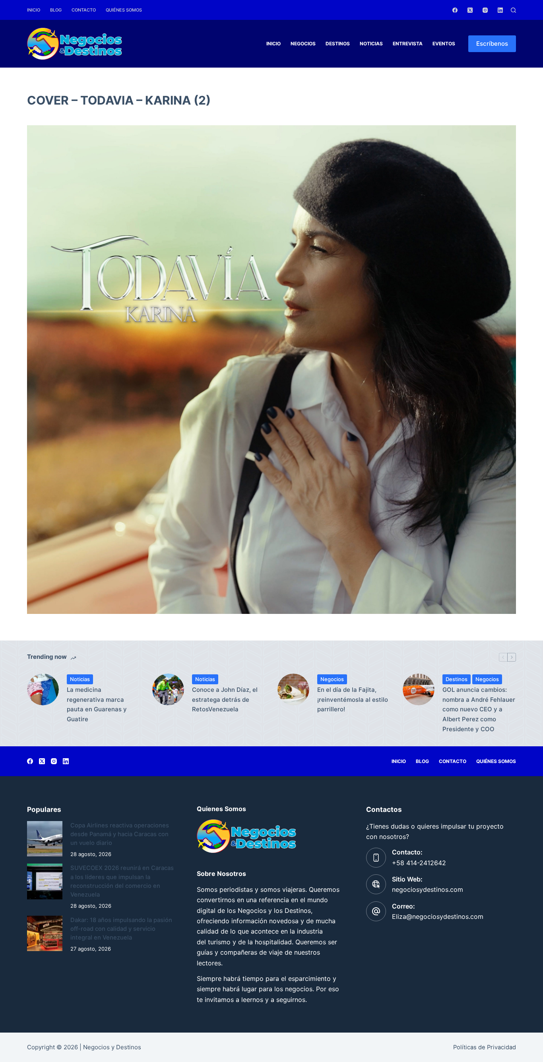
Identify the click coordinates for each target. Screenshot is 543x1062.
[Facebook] (455, 10)
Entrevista (408, 44)
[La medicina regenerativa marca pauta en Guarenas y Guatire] (43, 689)
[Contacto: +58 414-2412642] (376, 858)
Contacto (84, 10)
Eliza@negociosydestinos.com (437, 916)
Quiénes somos (124, 10)
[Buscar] (513, 10)
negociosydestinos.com (427, 889)
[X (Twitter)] (470, 10)
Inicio (33, 10)
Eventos (443, 44)
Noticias (371, 44)
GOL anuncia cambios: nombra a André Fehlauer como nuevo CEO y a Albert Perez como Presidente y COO (478, 709)
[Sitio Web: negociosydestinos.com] (376, 884)
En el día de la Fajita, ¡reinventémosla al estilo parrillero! (352, 699)
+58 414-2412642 (419, 863)
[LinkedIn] (500, 10)
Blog (56, 10)
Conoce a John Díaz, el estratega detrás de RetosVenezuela (225, 699)
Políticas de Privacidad (484, 1047)
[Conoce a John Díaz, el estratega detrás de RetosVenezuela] (168, 689)
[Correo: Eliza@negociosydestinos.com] (376, 911)
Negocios (303, 44)
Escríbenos (492, 43)
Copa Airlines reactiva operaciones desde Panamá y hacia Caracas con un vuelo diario (119, 834)
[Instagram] (485, 10)
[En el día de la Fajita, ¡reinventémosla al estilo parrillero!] (293, 689)
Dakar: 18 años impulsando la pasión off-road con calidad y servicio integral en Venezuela (121, 928)
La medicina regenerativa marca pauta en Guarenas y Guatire (97, 704)
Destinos (338, 44)
